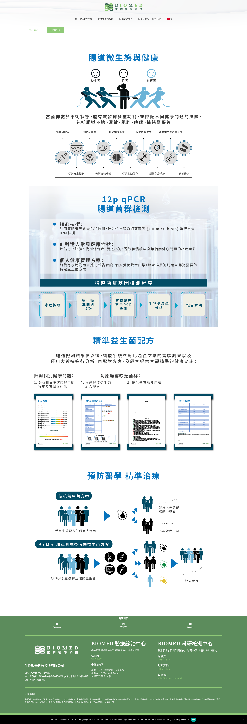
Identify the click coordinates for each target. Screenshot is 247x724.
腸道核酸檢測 (125, 19)
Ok (193, 719)
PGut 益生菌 (86, 19)
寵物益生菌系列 (105, 19)
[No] (243, 719)
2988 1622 (164, 659)
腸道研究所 (143, 19)
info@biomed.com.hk (170, 678)
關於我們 (156, 19)
